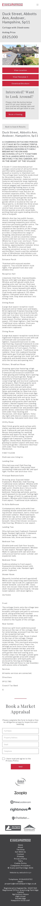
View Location (20, 70)
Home (20, 845)
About (20, 847)
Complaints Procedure (20, 865)
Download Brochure (20, 83)
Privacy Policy (12, 761)
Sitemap (20, 856)
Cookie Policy (20, 863)
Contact (20, 854)
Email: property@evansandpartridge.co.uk (20, 882)
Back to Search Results (15, 127)
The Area (20, 849)
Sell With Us (20, 852)
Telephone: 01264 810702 (20, 879)
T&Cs (20, 861)
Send (20, 767)
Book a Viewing (15, 114)
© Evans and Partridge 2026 (20, 868)
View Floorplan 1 (20, 77)
